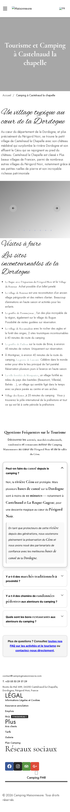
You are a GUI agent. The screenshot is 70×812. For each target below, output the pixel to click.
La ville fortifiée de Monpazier (21, 375)
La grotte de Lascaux (27, 359)
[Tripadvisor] (26, 766)
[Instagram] (18, 766)
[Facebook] (9, 766)
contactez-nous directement (34, 650)
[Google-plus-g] (35, 766)
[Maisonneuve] (22, 8)
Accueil (7, 95)
